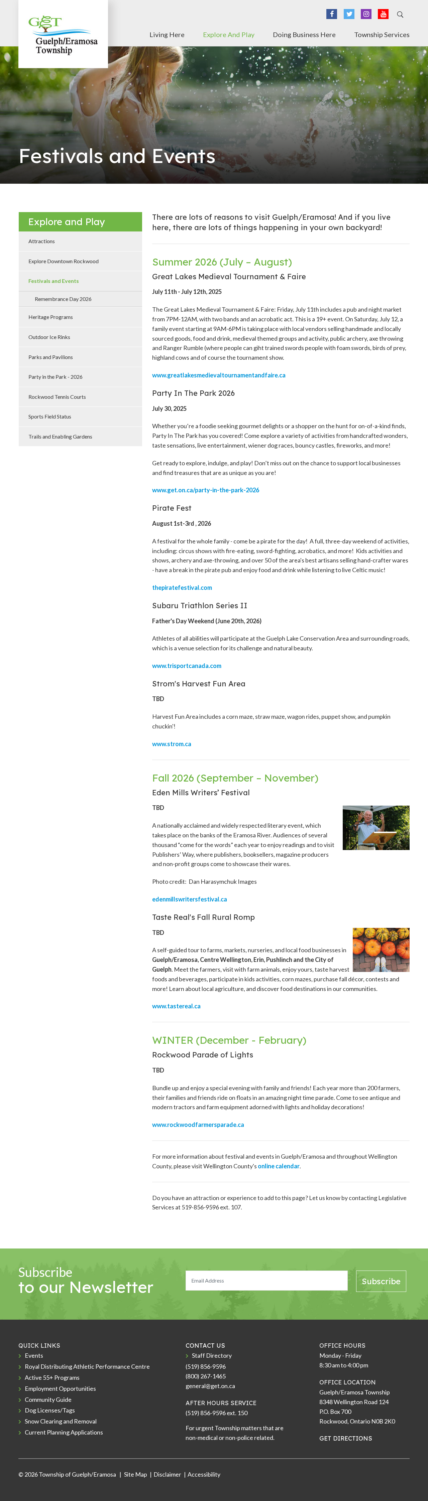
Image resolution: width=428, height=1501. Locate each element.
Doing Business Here (304, 34)
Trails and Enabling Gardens (60, 436)
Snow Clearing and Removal (61, 1421)
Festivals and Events (53, 281)
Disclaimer (167, 1474)
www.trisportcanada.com (186, 665)
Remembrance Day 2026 (63, 299)
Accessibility (204, 1474)
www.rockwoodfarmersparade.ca (198, 1124)
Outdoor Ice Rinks (49, 337)
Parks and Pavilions (50, 357)
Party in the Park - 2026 (55, 376)
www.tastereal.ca (176, 1006)
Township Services (382, 34)
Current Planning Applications (64, 1432)
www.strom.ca (172, 743)
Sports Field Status (49, 416)
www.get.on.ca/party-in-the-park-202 (204, 490)
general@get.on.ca (210, 1385)
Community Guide (48, 1399)
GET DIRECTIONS (345, 1438)
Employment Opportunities (60, 1388)
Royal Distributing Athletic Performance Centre (87, 1366)
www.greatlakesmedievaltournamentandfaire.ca (219, 375)
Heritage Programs (50, 317)
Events (34, 1355)
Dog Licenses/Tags (50, 1410)
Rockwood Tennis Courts (57, 396)
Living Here (167, 34)
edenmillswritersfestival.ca (189, 899)
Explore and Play (228, 34)
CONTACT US (205, 1345)
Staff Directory (212, 1355)
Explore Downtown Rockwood (63, 261)
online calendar (279, 1166)
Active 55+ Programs (52, 1377)
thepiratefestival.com (182, 587)
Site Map (135, 1474)
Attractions (41, 241)
